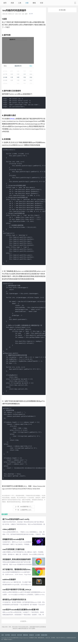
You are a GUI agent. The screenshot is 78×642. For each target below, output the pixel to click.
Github (12, 119)
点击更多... (23, 621)
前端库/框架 (44, 635)
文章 (26, 3)
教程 (34, 3)
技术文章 (19, 635)
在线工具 (13, 635)
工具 (19, 3)
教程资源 (25, 635)
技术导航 (7, 635)
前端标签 (31, 635)
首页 (4, 3)
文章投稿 (62, 10)
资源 (12, 3)
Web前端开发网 (14, 637)
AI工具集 (37, 635)
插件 (26, 14)
